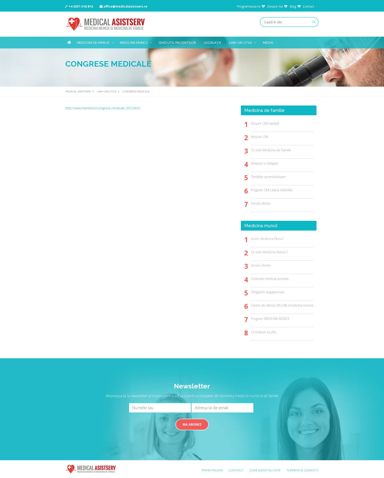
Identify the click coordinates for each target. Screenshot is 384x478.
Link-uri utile (240, 42)
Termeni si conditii (302, 470)
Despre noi (275, 6)
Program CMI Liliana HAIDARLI (272, 190)
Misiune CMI (259, 137)
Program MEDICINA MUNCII (270, 319)
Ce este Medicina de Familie (271, 150)
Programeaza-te (248, 6)
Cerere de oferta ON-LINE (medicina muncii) (282, 305)
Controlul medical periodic (270, 279)
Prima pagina (212, 470)
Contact (308, 6)
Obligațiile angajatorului (267, 292)
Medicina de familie (93, 42)
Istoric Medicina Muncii (267, 239)
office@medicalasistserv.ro (125, 6)
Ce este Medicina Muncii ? (269, 252)
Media (268, 42)
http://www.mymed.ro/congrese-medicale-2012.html (102, 108)
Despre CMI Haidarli (265, 123)
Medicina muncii (134, 42)
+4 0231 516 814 (80, 6)
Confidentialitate (265, 470)
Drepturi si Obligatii (264, 163)
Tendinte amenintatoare (268, 177)
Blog (293, 6)
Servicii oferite (261, 203)
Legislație (212, 42)
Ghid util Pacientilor (177, 42)
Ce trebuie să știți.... (264, 332)
